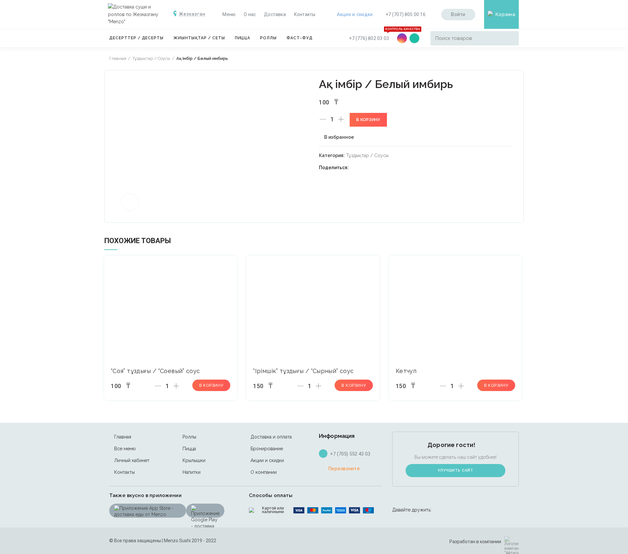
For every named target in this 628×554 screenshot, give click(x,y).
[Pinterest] (372, 167)
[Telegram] (388, 167)
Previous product (502, 58)
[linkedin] (380, 167)
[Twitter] (364, 167)
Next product (515, 58)
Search (510, 38)
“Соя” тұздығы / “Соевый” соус (155, 370)
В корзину (368, 119)
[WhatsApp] (414, 38)
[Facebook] (356, 167)
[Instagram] (402, 38)
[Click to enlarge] (130, 202)
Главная (117, 58)
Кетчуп (406, 370)
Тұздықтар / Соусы (151, 58)
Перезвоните (344, 468)
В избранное (339, 137)
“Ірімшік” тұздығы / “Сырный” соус (303, 370)
